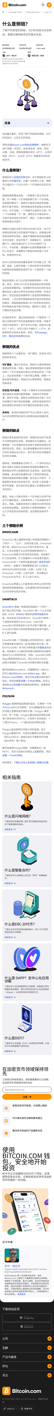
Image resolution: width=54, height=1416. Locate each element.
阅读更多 (21, 1294)
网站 (20, 677)
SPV (4, 336)
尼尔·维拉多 (12, 1266)
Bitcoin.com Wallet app (26, 673)
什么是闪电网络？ (18, 815)
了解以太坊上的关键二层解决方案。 (32, 762)
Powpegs (42, 332)
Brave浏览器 (13, 684)
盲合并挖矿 (45, 562)
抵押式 (21, 336)
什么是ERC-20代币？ (20, 923)
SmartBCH (8, 606)
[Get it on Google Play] (27, 1318)
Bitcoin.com (9, 677)
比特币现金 (38, 614)
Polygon (6, 703)
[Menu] (49, 4)
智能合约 (44, 647)
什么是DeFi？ (15, 1037)
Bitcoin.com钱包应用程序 (25, 144)
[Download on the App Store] (27, 1326)
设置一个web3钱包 (12, 755)
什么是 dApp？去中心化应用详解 (27, 979)
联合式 (12, 336)
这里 (36, 751)
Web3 (21, 614)
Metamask (8, 688)
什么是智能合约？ (18, 869)
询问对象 (20, 177)
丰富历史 (16, 180)
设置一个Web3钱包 (31, 680)
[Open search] (43, 4)
